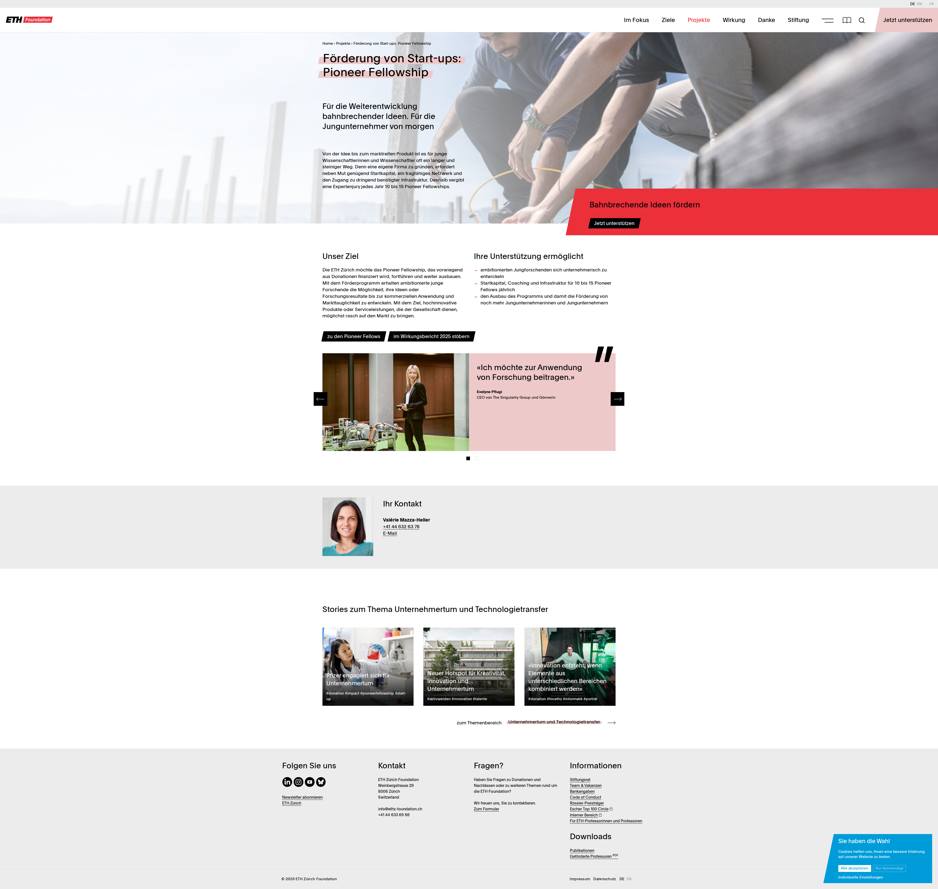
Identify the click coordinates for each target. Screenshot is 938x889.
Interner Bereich (584, 815)
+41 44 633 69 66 (394, 815)
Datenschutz (604, 879)
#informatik (573, 699)
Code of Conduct (585, 798)
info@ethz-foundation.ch (400, 809)
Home (327, 44)
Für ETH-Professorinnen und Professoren (606, 821)
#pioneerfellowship (377, 694)
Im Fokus (636, 20)
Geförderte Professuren (594, 857)
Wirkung (734, 20)
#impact (352, 694)
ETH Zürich (291, 803)
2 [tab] (477, 458)
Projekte (699, 20)
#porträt (590, 699)
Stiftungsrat (580, 780)
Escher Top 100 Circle (589, 809)
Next (617, 399)
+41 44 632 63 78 (401, 527)
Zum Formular (486, 809)
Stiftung (798, 20)
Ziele (668, 20)
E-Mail (390, 533)
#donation (335, 694)
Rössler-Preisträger (587, 803)
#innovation (462, 699)
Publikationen (582, 851)
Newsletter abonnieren (302, 798)
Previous (320, 399)
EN (920, 4)
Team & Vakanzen (586, 786)
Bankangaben (582, 792)
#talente (480, 699)
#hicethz (554, 699)
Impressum (580, 879)
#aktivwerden (439, 699)
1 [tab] (468, 458)
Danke (766, 20)
